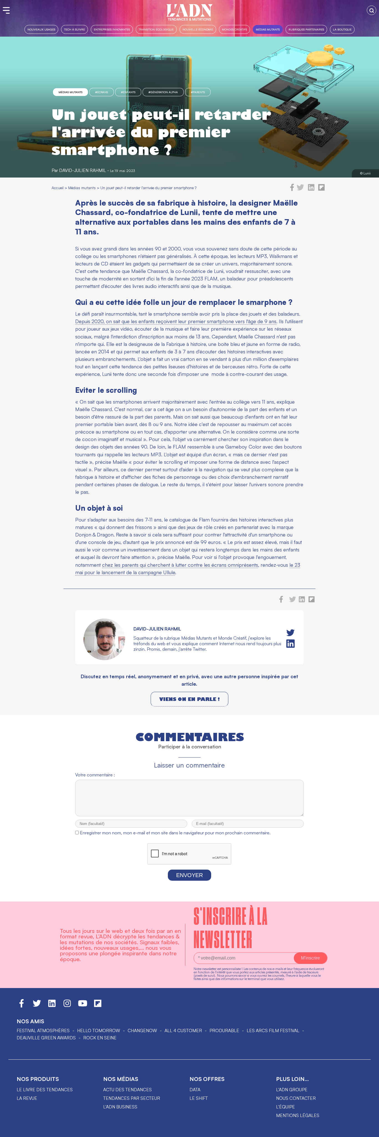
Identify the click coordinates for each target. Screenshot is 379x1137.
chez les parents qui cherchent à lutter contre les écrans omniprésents (180, 565)
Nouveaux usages (41, 29)
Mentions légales (297, 1115)
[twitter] (300, 189)
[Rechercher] (371, 10)
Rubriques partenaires (306, 29)
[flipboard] (321, 189)
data (195, 1089)
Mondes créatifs (234, 29)
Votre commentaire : (95, 775)
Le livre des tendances (45, 1089)
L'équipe (285, 1107)
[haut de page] (369, 1130)
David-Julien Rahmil (82, 170)
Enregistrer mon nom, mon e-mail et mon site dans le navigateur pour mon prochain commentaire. (175, 832)
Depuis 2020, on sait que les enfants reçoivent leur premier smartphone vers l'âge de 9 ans (175, 321)
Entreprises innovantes (112, 29)
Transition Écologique (156, 29)
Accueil (58, 187)
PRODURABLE (224, 1030)
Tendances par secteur (131, 1098)
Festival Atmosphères (43, 1030)
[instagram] (67, 1006)
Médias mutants (268, 29)
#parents (198, 92)
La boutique (342, 29)
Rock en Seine (100, 1037)
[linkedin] (311, 189)
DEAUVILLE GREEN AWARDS (46, 1037)
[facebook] (292, 189)
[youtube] (82, 1006)
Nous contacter (296, 1098)
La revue (27, 1098)
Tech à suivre (74, 29)
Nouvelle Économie (198, 29)
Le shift (199, 1098)
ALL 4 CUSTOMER (183, 1030)
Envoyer (189, 875)
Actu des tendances (127, 1089)
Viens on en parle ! (189, 699)
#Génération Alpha (163, 92)
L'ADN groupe (291, 1089)
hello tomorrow (98, 1030)
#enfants (128, 92)
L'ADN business (120, 1107)
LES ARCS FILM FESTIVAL (273, 1030)
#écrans (101, 92)
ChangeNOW (142, 1030)
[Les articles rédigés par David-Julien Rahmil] (104, 658)
